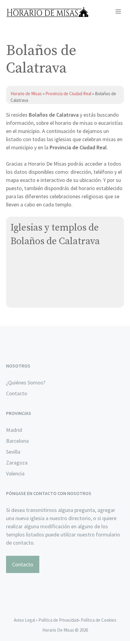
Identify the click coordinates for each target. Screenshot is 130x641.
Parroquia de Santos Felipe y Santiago (55, 261)
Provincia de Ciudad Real (68, 93)
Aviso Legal (24, 620)
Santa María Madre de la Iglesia (47, 275)
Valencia (15, 473)
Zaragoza (17, 462)
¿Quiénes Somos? (25, 382)
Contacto (16, 393)
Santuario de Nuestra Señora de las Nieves (61, 290)
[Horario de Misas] (47, 12)
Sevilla (13, 451)
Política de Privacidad (58, 620)
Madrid (14, 429)
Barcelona (17, 440)
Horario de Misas (27, 93)
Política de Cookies (98, 620)
